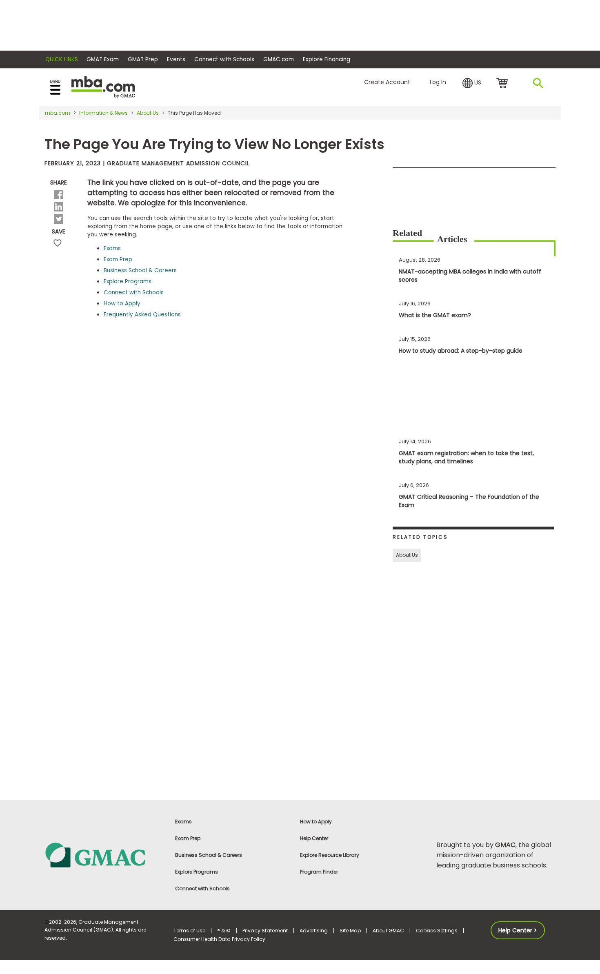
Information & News (103, 112)
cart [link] (503, 83)
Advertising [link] (314, 930)
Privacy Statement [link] (265, 930)
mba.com (57, 112)
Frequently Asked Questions (142, 314)
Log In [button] (438, 82)
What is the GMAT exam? (435, 315)
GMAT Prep (143, 59)
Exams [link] (183, 821)
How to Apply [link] (316, 821)
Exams (112, 248)
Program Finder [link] (319, 871)
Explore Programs (127, 281)
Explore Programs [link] (196, 871)
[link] (104, 854)
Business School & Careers (140, 270)
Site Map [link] (350, 930)
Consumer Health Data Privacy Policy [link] (219, 939)
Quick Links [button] (61, 59)
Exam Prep (118, 259)
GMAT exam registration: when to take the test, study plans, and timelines (466, 457)
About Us (148, 112)
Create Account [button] (387, 82)
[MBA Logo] (103, 86)
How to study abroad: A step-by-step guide (460, 351)
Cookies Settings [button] (437, 930)
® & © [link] (224, 930)
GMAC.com (278, 59)
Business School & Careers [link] (208, 855)
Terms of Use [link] (189, 930)
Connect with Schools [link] (202, 888)
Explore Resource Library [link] (329, 855)
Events (176, 59)
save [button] (57, 243)
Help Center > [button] (517, 930)
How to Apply (122, 303)
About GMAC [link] (388, 930)
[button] (471, 83)
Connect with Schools (224, 59)
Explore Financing (326, 59)
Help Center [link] (314, 838)
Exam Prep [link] (187, 838)
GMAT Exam (103, 59)
